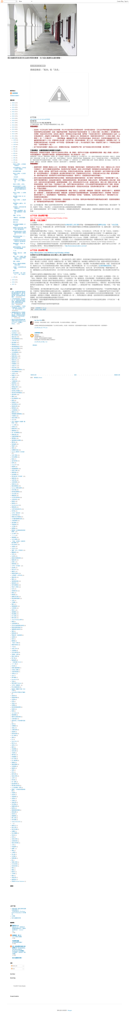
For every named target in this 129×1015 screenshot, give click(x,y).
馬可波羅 (14, 819)
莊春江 (13, 562)
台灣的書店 (14, 718)
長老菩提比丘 (15, 404)
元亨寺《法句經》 (16, 566)
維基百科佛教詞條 (16, 558)
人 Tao (14, 250)
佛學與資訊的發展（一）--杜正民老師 (19, 237)
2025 (13, 105)
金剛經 (13, 637)
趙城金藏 (14, 812)
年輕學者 (14, 796)
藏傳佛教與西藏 (16, 810)
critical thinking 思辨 (17, 619)
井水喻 (13, 666)
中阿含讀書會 (15, 371)
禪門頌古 (14, 754)
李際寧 (13, 798)
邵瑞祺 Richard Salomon (18, 881)
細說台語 (14, 337)
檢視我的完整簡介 (14, 95)
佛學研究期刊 (15, 573)
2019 (13, 118)
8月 (14, 149)
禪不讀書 (14, 677)
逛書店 (13, 709)
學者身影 (14, 389)
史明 (13, 837)
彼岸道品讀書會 (16, 491)
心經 (13, 600)
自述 (13, 379)
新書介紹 (14, 385)
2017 (13, 122)
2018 (13, 120)
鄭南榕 (13, 594)
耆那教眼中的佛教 (16, 440)
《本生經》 (16, 177)
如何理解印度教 (17, 171)
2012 (13, 133)
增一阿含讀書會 (16, 432)
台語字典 (14, 480)
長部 (13, 639)
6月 (14, 153)
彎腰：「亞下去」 (17, 215)
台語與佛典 (37, 333)
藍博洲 (13, 808)
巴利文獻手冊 (15, 652)
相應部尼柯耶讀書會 (17, 369)
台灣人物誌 (14, 455)
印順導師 (14, 364)
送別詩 (13, 814)
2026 (13, 103)
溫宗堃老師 (14, 461)
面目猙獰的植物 (16, 598)
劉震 (13, 621)
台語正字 (14, 365)
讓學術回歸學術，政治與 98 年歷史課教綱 (19, 247)
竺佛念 (13, 800)
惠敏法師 (14, 577)
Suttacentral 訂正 (16, 821)
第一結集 (14, 781)
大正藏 (13, 526)
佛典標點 (14, 537)
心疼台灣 (36, 309)
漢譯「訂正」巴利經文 (17, 550)
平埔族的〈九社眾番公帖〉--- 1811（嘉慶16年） (19, 181)
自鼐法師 (14, 802)
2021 (13, 114)
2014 (13, 129)
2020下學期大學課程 (17, 936)
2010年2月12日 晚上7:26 (40, 342)
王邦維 (13, 873)
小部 (13, 845)
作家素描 (14, 766)
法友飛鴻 (14, 331)
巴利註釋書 (14, 457)
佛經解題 (14, 715)
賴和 (13, 604)
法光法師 (14, 493)
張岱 (13, 724)
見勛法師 (14, 877)
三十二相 (14, 664)
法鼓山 (13, 728)
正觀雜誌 (14, 726)
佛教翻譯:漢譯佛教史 (17, 414)
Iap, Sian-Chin (38, 320)
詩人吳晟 (14, 616)
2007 (13, 284)
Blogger (70, 1010)
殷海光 (13, 871)
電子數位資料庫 (16, 785)
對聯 (13, 459)
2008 (13, 282)
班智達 (13, 731)
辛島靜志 (14, 416)
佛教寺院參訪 (15, 644)
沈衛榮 (13, 546)
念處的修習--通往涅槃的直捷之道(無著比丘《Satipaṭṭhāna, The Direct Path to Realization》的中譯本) (19, 911)
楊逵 (13, 870)
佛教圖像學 (14, 606)
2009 (13, 280)
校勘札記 (14, 484)
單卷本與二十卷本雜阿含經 (18, 720)
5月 (14, 155)
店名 (13, 772)
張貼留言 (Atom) (38, 377)
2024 (13, 107)
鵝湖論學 (14, 660)
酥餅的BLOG (15, 925)
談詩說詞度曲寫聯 (16, 707)
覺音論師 (14, 444)
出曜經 (13, 831)
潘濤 (13, 631)
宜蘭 (13, 770)
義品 (13, 875)
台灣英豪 (14, 608)
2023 (13, 109)
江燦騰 (13, 602)
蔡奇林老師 (14, 733)
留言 (13, 968)
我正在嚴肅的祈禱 (16, 918)
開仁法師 (14, 817)
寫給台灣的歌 (15, 843)
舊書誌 (13, 501)
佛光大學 (14, 827)
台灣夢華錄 (14, 410)
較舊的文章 (117, 375)
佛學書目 (14, 408)
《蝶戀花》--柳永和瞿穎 (19, 217)
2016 (13, 125)
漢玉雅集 (14, 522)
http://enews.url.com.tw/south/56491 (40, 119)
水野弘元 (14, 673)
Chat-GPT (14, 465)
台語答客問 (14, 623)
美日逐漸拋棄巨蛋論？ (17, 942)
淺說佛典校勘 (15, 581)
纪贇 (13, 701)
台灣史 (40, 309)
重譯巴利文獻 (15, 596)
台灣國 (13, 916)
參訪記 (13, 835)
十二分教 (14, 425)
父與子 (13, 778)
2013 (13, 131)
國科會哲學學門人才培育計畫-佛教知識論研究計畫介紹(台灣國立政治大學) (19, 188)
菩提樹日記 (14, 591)
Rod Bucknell (15, 505)
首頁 (75, 375)
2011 (13, 136)
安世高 (13, 511)
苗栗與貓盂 (16, 220)
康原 (13, 747)
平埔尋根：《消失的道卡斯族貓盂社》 (19, 207)
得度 (13, 850)
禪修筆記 (14, 438)
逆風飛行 (14, 402)
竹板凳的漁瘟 (15, 941)
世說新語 (14, 524)
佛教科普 (14, 478)
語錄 (13, 737)
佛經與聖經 (14, 764)
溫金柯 (13, 695)
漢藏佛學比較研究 (16, 629)
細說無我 (14, 583)
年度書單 (14, 846)
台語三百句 (14, 648)
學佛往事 (14, 434)
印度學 (13, 792)
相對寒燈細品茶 (16, 346)
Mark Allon (14, 741)
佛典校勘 (14, 354)
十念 (13, 646)
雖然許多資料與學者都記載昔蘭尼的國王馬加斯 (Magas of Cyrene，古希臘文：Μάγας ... (19, 321)
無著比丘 (14, 375)
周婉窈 (44, 309)
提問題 (13, 528)
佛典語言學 (14, 406)
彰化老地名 (14, 544)
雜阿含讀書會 (15, 335)
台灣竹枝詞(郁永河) (16, 509)
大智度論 (14, 650)
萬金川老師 (14, 656)
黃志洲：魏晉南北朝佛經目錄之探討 (19, 264)
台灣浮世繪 (14, 515)
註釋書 (13, 705)
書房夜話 (14, 344)
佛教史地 (14, 360)
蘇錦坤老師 (14, 358)
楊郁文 (13, 571)
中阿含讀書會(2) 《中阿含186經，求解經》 (19, 168)
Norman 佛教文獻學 (17, 488)
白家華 (13, 699)
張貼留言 (35, 345)
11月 (14, 142)
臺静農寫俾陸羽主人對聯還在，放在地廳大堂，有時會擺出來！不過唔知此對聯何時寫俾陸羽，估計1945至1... (18, 315)
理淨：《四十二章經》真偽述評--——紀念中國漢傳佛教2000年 (19, 258)
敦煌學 (13, 466)
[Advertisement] (75, 360)
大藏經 (13, 377)
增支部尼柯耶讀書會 (17, 392)
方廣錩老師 (14, 381)
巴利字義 (14, 490)
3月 (14, 160)
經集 (13, 400)
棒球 (13, 868)
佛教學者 (14, 430)
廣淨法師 (14, 774)
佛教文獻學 (14, 350)
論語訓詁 (14, 879)
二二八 (13, 535)
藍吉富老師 (14, 783)
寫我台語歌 (14, 417)
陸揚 (13, 711)
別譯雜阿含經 (15, 450)
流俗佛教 (14, 749)
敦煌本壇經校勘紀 (16, 627)
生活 (13, 589)
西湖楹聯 (14, 756)
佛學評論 (14, 472)
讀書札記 (14, 412)
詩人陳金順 (14, 760)
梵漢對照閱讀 (15, 436)
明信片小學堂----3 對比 (19, 184)
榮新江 (13, 610)
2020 (13, 116)
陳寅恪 (13, 503)
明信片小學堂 (15, 587)
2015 (13, 127)
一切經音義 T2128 (16, 662)
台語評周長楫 (15, 671)
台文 (13, 419)
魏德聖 (13, 641)
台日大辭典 (14, 539)
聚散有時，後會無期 (17, 635)
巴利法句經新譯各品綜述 (18, 625)
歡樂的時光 (14, 428)
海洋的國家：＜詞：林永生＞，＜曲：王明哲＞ (19, 273)
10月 (14, 144)
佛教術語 (14, 495)
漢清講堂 (14, 612)
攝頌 (13, 579)
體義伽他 (14, 552)
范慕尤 (13, 703)
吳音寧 (13, 794)
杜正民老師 (14, 864)
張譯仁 (13, 848)
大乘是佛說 (14, 520)
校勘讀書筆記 (15, 468)
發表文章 (14, 966)
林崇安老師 (14, 866)
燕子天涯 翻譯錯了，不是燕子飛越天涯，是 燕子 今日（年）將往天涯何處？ (18, 308)
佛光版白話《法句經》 (17, 476)
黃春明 (13, 762)
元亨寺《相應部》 (16, 685)
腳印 (14, 270)
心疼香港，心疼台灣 (17, 575)
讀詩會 (13, 442)
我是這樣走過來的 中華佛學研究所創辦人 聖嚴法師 (19, 233)
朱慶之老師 (14, 862)
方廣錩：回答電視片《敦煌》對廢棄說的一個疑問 (19, 212)
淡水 (13, 675)
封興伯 (13, 427)
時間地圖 (14, 858)
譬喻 (13, 592)
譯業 (13, 396)
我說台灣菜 (14, 776)
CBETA (13, 548)
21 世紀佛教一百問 (16, 787)
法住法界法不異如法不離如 (18, 692)
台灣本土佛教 (15, 670)
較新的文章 (33, 375)
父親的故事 (14, 729)
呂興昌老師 (14, 841)
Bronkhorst (14, 679)
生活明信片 (14, 333)
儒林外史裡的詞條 (16, 716)
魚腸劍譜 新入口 (16, 935)
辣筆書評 (14, 362)
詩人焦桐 (14, 735)
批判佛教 (14, 474)
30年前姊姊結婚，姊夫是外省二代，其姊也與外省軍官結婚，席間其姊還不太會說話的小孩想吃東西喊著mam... (18, 301)
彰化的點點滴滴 (16, 687)
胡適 (13, 448)
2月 (14, 162)
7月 (14, 151)
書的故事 (14, 394)
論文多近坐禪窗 (16, 348)
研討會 (13, 780)
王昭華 (13, 753)
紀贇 (13, 463)
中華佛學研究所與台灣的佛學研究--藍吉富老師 (19, 240)
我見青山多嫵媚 (16, 391)
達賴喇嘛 (14, 816)
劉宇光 (13, 743)
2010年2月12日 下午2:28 (40, 327)
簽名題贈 (14, 614)
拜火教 (13, 854)
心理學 (13, 852)
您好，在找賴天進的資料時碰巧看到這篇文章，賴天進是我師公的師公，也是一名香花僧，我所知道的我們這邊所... (18, 294)
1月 (14, 277)
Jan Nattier (14, 713)
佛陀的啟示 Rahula (16, 683)
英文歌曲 (14, 804)
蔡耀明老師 (14, 806)
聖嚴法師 (14, 560)
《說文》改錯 (15, 643)
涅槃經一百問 (15, 654)
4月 (14, 158)
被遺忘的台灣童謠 (16, 516)
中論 (13, 681)
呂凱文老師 (14, 839)
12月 (14, 140)
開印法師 (14, 617)
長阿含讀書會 (15, 585)
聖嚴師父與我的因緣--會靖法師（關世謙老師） (19, 228)
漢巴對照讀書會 (16, 338)
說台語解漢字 (15, 398)
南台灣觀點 (14, 833)
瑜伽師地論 (14, 697)
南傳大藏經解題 (16, 668)
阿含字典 (14, 367)
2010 (13, 138)
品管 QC (14, 745)
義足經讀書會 (15, 486)
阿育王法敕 (14, 470)
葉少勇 (13, 658)
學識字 (13, 446)
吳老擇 (13, 567)
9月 (14, 146)
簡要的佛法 (14, 356)
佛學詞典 (14, 564)
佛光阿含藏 (14, 829)
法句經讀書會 (15, 352)
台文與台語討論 (16, 497)
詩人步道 (14, 758)
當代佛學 (14, 342)
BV (12, 739)
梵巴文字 (14, 569)
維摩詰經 (14, 633)
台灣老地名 (14, 499)
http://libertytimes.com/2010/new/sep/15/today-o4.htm (49, 253)
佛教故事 (14, 507)
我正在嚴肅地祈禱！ (17, 958)
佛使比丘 (14, 825)
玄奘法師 (14, 751)
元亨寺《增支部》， (16, 513)
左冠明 (13, 556)
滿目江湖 (15, 222)
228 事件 (14, 533)
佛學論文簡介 (15, 387)
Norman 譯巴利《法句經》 (18, 452)
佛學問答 (14, 383)
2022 (13, 111)
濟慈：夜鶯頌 (16, 261)
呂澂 (13, 554)
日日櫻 (13, 856)
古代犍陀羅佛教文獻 (17, 518)
